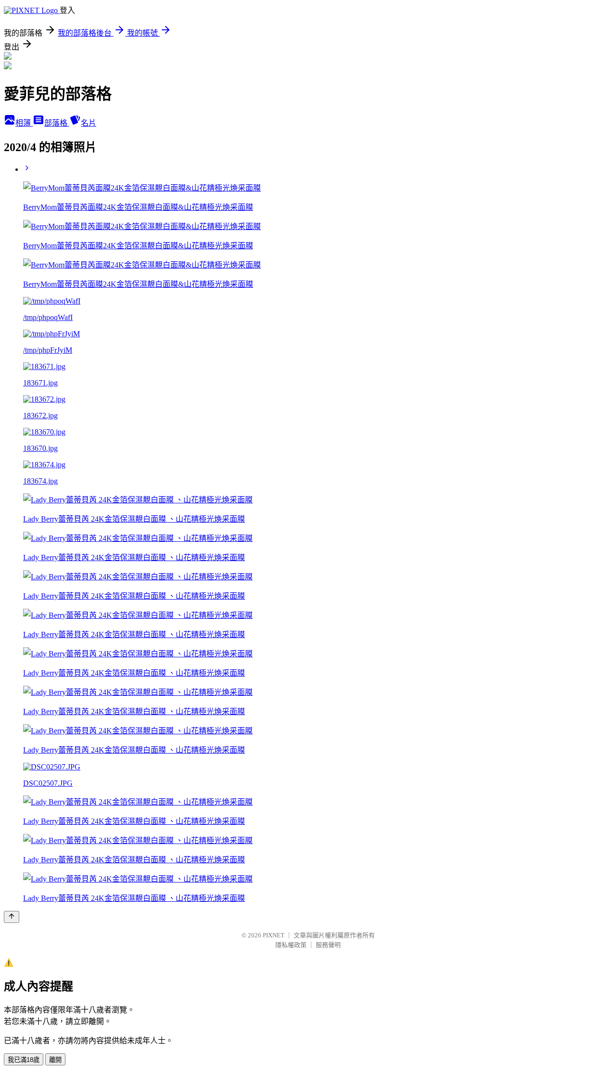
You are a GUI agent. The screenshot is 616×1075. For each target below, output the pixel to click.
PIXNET (273, 935)
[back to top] (11, 917)
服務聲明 (328, 944)
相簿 (24, 123)
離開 (55, 1059)
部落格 (56, 123)
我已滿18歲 (23, 1059)
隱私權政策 (291, 944)
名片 (88, 123)
